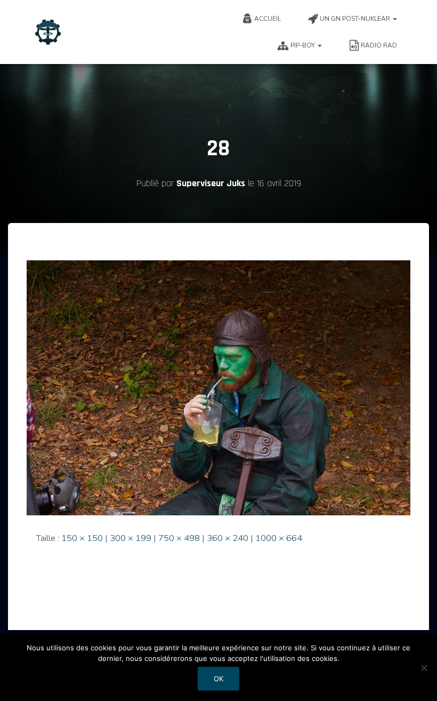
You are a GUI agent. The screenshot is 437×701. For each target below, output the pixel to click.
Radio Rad (379, 45)
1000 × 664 (278, 538)
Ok (218, 678)
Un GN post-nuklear (356, 18)
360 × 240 (227, 538)
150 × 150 (82, 538)
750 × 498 (179, 538)
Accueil (267, 18)
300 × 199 (130, 538)
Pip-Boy (303, 45)
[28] (218, 387)
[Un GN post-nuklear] (48, 32)
